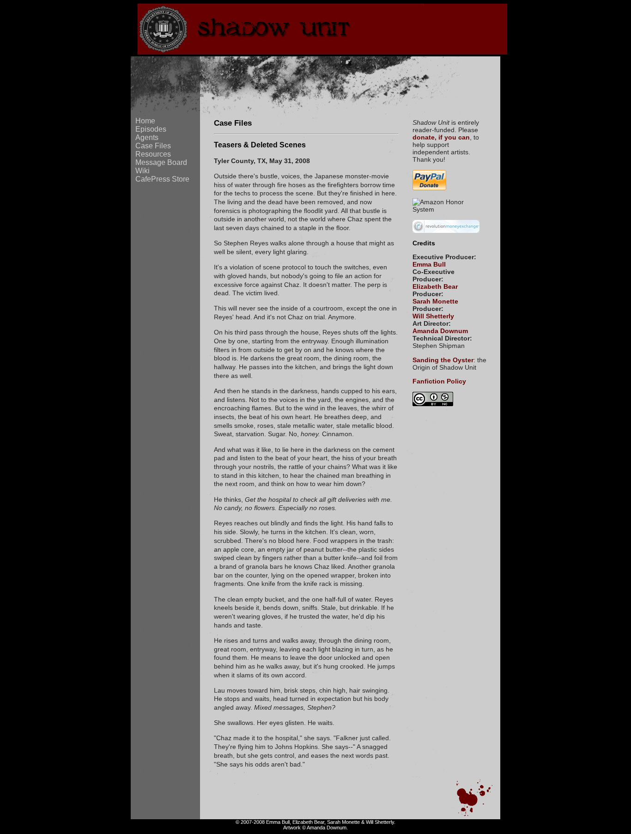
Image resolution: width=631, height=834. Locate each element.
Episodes (150, 129)
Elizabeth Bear (435, 286)
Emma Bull (429, 264)
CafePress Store (162, 179)
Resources (153, 154)
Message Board (161, 162)
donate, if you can (441, 137)
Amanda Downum (440, 331)
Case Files (153, 146)
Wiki (142, 171)
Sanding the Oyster (443, 360)
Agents (146, 137)
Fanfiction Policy (439, 381)
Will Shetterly (433, 316)
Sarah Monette (435, 301)
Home (145, 121)
